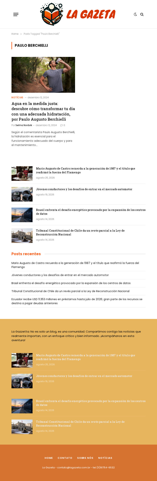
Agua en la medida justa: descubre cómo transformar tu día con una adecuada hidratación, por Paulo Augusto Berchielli (43, 111)
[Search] (142, 14)
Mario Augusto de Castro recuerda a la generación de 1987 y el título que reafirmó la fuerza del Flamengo (85, 170)
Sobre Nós (85, 458)
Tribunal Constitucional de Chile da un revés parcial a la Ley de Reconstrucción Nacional (80, 232)
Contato (65, 458)
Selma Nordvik (24, 125)
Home (49, 458)
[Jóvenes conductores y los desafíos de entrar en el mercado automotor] (22, 194)
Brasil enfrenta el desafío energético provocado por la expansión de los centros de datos (91, 212)
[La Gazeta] (78, 14)
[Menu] (15, 14)
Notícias (17, 97)
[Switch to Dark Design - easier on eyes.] (135, 14)
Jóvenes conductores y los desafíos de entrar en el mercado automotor (84, 189)
